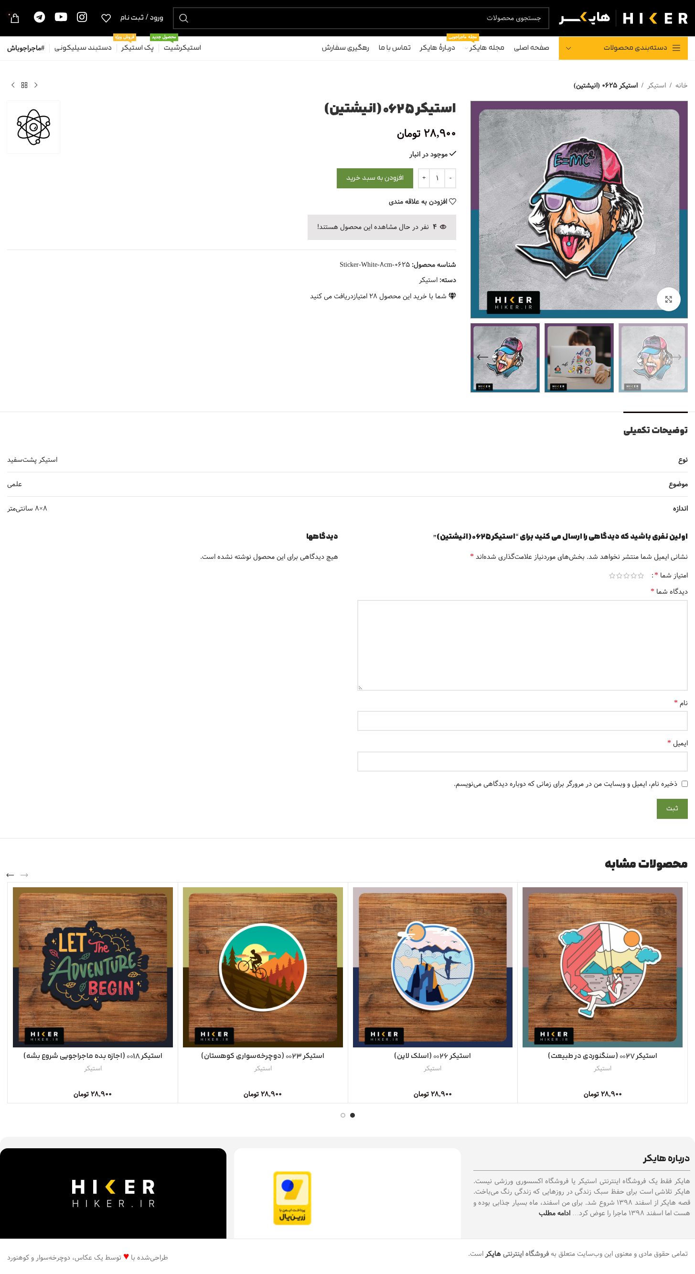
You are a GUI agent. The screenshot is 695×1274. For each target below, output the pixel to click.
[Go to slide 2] (343, 1115)
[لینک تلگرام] (39, 18)
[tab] (655, 426)
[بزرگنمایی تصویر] (669, 299)
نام (681, 703)
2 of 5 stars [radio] (633, 575)
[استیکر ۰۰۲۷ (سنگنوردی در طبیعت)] (603, 967)
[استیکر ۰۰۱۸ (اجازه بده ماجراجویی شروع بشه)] (93, 967)
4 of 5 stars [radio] (619, 575)
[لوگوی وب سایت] (623, 17)
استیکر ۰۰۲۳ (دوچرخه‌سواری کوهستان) (262, 1056)
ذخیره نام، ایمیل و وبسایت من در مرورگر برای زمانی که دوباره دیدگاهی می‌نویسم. (565, 784)
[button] (676, 358)
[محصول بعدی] (13, 85)
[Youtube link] (61, 18)
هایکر (493, 1254)
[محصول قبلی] (36, 85)
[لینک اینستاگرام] (82, 18)
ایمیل (677, 743)
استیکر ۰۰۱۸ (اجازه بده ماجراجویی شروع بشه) (92, 1056)
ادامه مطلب (554, 1213)
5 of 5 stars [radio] (612, 575)
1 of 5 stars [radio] (640, 575)
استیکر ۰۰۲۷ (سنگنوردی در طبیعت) (602, 1056)
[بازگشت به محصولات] (24, 85)
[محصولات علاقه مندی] (106, 18)
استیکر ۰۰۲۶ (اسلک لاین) (432, 1056)
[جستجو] (184, 18)
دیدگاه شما (669, 592)
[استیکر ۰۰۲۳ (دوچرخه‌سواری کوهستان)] (263, 967)
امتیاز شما (671, 575)
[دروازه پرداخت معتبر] (292, 1198)
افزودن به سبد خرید (375, 178)
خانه (681, 85)
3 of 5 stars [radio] (626, 575)
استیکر (656, 85)
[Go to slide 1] (352, 1115)
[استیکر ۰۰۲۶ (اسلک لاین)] (433, 967)
